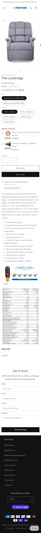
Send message (20, 430)
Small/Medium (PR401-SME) (14, 98)
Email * (4, 394)
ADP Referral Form (10, 460)
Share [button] (6, 355)
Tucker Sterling (9, 112)
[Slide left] (15, 71)
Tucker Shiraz (9, 122)
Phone (4, 403)
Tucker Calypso (9, 117)
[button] (4, 8)
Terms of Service (10, 465)
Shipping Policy (9, 450)
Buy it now (20, 174)
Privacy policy (10, 528)
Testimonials (8, 480)
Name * (4, 384)
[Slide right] (25, 71)
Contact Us (8, 485)
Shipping (4, 86)
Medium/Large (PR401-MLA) (14, 103)
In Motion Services (12, 525)
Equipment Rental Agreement (14, 455)
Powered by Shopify (23, 525)
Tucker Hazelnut (27, 112)
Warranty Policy (9, 475)
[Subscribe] (31, 499)
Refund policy (35, 525)
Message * (5, 413)
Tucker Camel (26, 117)
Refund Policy (9, 445)
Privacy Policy (9, 470)
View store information (12, 188)
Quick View (8, 138)
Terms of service (21, 528)
